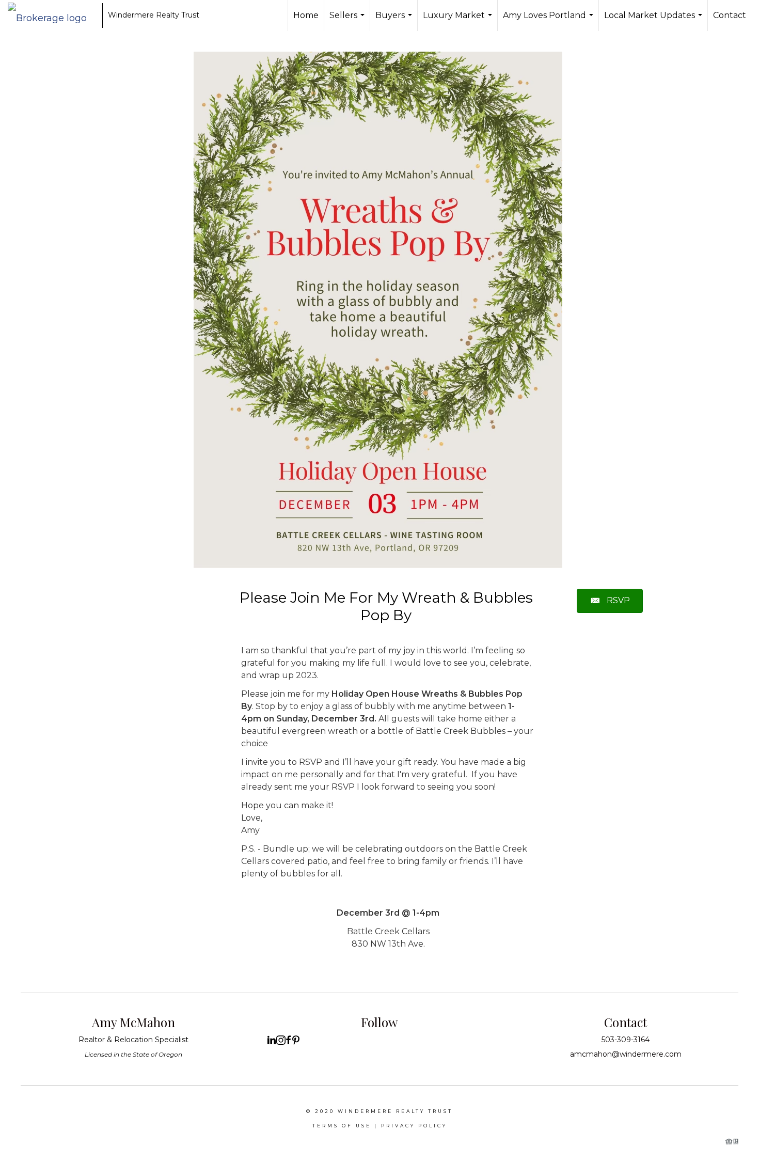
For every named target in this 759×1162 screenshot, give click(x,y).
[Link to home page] (52, 15)
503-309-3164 (626, 1039)
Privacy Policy (414, 1125)
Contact (729, 15)
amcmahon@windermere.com (626, 1054)
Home (306, 15)
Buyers (395, 20)
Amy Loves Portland (549, 20)
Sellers (348, 20)
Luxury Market (459, 20)
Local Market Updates (654, 20)
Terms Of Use (341, 1125)
